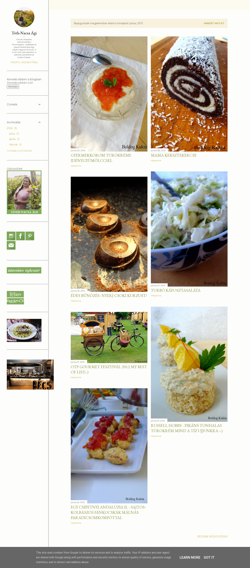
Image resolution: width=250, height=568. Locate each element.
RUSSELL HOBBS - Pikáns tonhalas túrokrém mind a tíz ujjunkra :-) (187, 428)
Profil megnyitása (24, 62)
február (15, 144)
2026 (11, 128)
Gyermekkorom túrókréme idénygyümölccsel (101, 158)
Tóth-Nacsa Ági (24, 33)
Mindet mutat (214, 23)
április (14, 139)
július (13, 133)
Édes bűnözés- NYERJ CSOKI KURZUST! (109, 295)
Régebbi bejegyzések (212, 536)
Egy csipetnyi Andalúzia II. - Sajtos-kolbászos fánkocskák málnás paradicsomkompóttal (108, 512)
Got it (209, 557)
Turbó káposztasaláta (176, 290)
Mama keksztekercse (174, 155)
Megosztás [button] (76, 165)
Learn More (190, 557)
